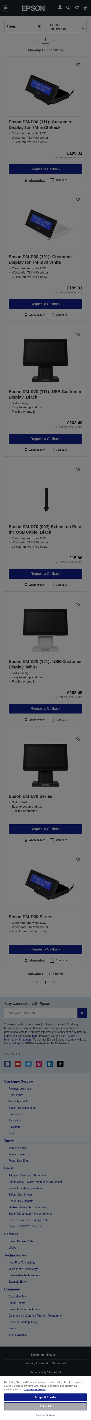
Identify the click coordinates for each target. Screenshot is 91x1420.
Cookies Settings (45, 1415)
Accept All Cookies (45, 1397)
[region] (45, 1398)
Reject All (45, 1406)
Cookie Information (35, 1389)
